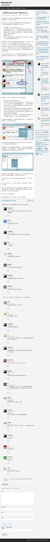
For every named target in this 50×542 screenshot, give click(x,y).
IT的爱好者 (10, 278)
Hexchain (9, 264)
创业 (45, 144)
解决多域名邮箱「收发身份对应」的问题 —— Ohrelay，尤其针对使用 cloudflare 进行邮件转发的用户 (42, 30)
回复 (8, 215)
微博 (46, 148)
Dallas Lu (43, 79)
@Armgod (9, 413)
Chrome (43, 130)
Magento (41, 134)
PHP (36, 136)
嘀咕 (39, 146)
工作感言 (38, 148)
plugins (45, 136)
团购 (41, 146)
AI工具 (36, 130)
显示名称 (3, 507)
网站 (2, 517)
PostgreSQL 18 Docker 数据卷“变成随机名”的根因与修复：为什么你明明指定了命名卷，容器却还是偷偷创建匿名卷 (42, 51)
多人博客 (44, 146)
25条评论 (27, 15)
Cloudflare (47, 130)
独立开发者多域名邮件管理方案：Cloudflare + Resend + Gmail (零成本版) (42, 58)
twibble (41, 140)
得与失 (43, 148)
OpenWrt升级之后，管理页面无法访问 (45, 67)
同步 (36, 146)
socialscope (45, 137)
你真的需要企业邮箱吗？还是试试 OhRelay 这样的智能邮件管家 (42, 23)
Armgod (9, 397)
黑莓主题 (40, 154)
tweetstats (37, 140)
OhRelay (47, 134)
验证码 (3, 528)
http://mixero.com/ (19, 187)
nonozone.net (6, 2)
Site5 (39, 137)
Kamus (10, 211)
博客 (48, 144)
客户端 (23, 197)
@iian (8, 374)
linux (36, 134)
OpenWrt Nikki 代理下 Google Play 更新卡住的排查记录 (42, 13)
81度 (8, 301)
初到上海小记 (31, 200)
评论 (2, 491)
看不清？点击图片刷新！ (7, 527)
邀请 (42, 151)
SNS (42, 137)
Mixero (14, 197)
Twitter (19, 197)
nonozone (19, 15)
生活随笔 (8, 8)
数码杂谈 (18, 8)
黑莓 (37, 154)
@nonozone (10, 400)
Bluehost (39, 130)
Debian (37, 132)
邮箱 (2, 512)
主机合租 (37, 144)
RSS (48, 136)
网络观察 (13, 8)
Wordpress (39, 142)
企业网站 (41, 144)
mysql (45, 134)
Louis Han (9, 253)
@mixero (4, 190)
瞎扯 (43, 150)
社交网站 (46, 150)
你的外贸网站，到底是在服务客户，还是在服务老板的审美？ (42, 38)
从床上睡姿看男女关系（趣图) (8, 200)
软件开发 (3, 8)
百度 (41, 150)
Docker (41, 132)
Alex (9, 234)
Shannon (43, 118)
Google (46, 132)
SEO (36, 137)
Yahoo (45, 142)
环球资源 (37, 150)
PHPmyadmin (40, 136)
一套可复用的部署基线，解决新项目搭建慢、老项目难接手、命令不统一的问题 (42, 43)
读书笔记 (24, 8)
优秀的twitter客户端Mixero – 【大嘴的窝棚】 (19, 297)
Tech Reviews (45, 540)
